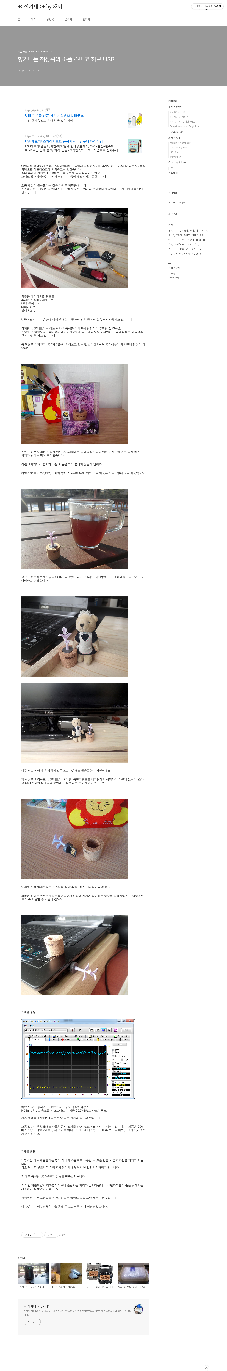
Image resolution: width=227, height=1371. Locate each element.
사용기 (171, 253)
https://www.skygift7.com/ (40, 136)
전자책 (179, 235)
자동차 (185, 230)
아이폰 (203, 235)
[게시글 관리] (39, 1234)
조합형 (195, 253)
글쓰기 (68, 19)
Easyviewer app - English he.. (185, 126)
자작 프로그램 (175, 107)
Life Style (175, 152)
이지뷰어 (203, 230)
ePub (198, 239)
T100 (181, 249)
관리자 (86, 19)
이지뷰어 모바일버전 (179, 117)
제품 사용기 (174, 137)
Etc (171, 167)
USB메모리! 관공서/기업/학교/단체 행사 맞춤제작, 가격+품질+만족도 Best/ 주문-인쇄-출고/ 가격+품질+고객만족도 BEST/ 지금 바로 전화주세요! (71, 148)
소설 (170, 244)
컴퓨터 (171, 239)
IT (204, 239)
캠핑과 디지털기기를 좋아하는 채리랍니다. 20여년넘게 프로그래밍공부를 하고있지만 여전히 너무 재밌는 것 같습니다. (78, 1313)
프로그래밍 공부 (176, 132)
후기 (184, 239)
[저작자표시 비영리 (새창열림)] (61, 1234)
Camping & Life (177, 162)
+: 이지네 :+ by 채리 (40, 6)
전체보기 (172, 101)
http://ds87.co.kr (34, 110)
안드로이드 (179, 244)
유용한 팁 (173, 173)
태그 (33, 19)
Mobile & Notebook (180, 143)
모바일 (171, 235)
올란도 (187, 235)
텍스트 (179, 253)
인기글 (182, 202)
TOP (206, 1368)
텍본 (193, 249)
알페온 (195, 235)
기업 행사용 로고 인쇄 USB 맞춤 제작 (49, 120)
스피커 (177, 230)
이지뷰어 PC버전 (177, 112)
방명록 (50, 19)
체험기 (191, 239)
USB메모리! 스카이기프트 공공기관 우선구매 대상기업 (64, 141)
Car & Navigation (179, 147)
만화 (170, 230)
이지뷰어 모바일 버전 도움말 (182, 121)
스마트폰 (172, 249)
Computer (175, 156)
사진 (178, 239)
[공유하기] (34, 1234)
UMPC (189, 244)
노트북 (187, 253)
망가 (188, 249)
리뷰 (196, 244)
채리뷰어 (194, 230)
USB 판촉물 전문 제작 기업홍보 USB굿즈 (54, 115)
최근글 (171, 202)
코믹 (199, 249)
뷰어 (202, 253)
